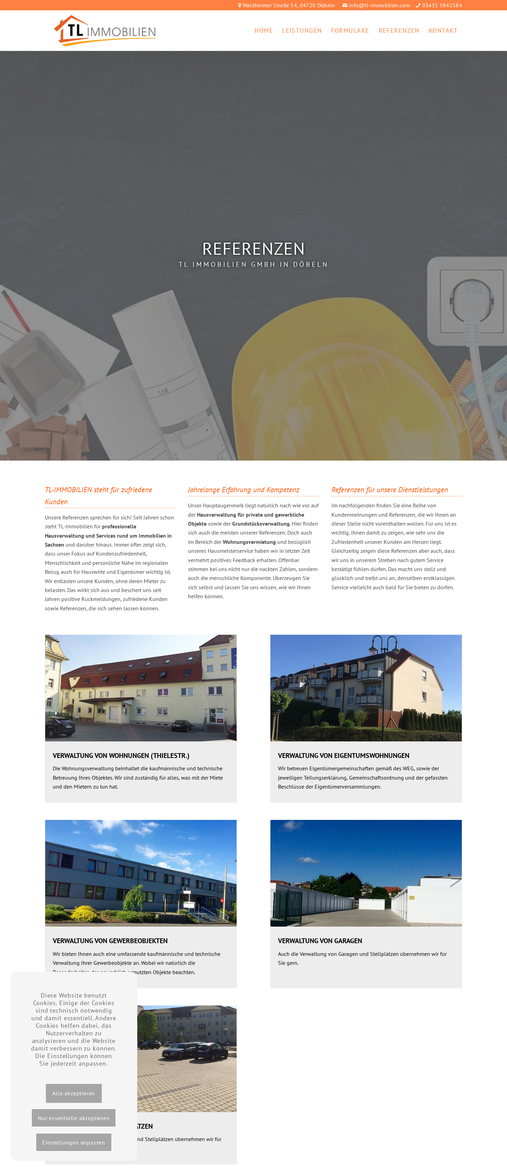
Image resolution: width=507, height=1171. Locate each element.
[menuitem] (264, 30)
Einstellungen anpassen (73, 1142)
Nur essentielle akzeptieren (74, 1118)
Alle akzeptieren (73, 1093)
